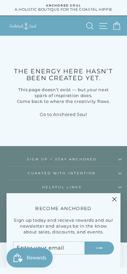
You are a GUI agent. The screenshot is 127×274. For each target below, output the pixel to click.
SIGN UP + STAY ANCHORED (62, 159)
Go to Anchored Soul (63, 114)
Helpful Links (61, 187)
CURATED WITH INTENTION (62, 173)
